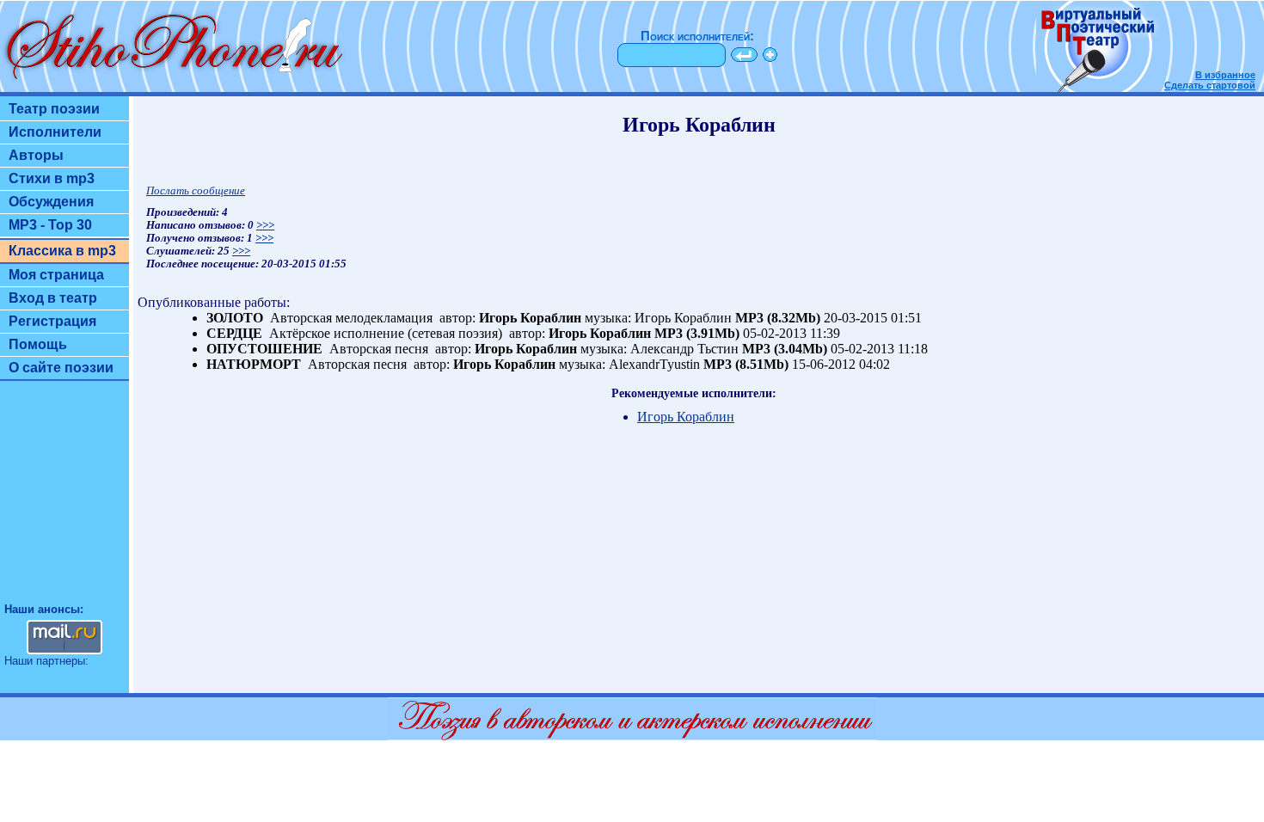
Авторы (36, 155)
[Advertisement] (64, 499)
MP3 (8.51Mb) (745, 364)
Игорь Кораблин (530, 317)
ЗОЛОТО (234, 317)
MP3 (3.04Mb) (784, 348)
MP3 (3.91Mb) (696, 333)
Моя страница (56, 274)
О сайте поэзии (61, 367)
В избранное (1225, 75)
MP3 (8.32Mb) (777, 317)
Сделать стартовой (1209, 85)
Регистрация (52, 321)
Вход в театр (53, 298)
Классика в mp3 (62, 250)
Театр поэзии (54, 108)
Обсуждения (51, 201)
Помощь (38, 344)
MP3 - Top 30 (50, 225)
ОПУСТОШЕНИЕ (264, 348)
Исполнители (55, 132)
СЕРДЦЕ (234, 333)
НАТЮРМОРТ (253, 364)
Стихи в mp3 (52, 178)
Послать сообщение (195, 191)
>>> (265, 225)
